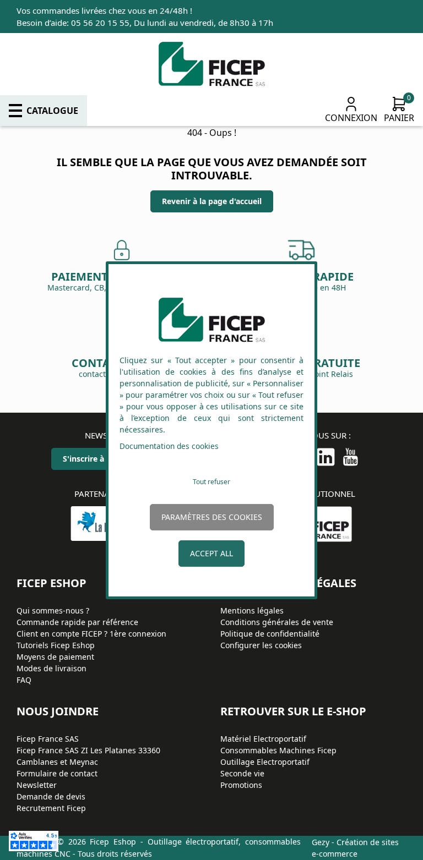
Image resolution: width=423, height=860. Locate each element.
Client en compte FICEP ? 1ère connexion (91, 633)
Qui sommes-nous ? (53, 610)
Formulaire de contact (57, 773)
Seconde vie (242, 773)
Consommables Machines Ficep (278, 750)
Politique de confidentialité (269, 633)
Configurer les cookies (261, 645)
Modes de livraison (51, 668)
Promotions (241, 785)
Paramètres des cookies (211, 517)
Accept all (211, 553)
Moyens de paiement (55, 656)
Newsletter (37, 785)
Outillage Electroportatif (265, 762)
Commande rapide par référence (77, 622)
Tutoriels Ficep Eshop (56, 645)
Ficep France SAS (48, 738)
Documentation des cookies (169, 446)
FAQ (24, 680)
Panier (399, 118)
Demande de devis (51, 796)
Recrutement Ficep (51, 808)
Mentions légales (252, 610)
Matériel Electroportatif (263, 738)
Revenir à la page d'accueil (212, 201)
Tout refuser (211, 481)
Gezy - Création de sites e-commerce (355, 848)
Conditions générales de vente (276, 622)
